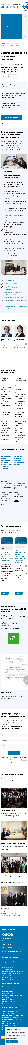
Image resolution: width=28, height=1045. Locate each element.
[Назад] (1, 638)
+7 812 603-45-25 (7, 945)
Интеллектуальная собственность (12, 971)
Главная (3, 43)
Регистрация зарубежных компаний (13, 1015)
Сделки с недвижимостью (10, 965)
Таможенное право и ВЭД (10, 1011)
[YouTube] (9, 934)
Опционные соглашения (9, 1002)
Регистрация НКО (7, 991)
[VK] (6, 934)
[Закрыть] (26, 1028)
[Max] (11, 934)
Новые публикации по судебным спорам (12, 531)
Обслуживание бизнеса (9, 989)
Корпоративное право (9, 987)
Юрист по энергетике (8, 979)
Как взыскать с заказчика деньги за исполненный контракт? (19, 460)
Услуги (12, 43)
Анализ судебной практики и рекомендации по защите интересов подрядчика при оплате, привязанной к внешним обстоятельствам (21, 571)
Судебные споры (7, 963)
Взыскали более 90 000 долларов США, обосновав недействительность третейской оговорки (8, 462)
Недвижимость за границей (10, 1017)
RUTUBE (19, 951)
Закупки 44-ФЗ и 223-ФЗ (9, 999)
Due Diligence (6, 997)
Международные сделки (9, 1026)
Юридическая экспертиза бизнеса (12, 995)
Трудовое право (7, 969)
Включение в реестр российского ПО (13, 1004)
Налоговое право (7, 967)
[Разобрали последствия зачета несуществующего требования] (7, 540)
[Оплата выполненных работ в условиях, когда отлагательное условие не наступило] (21, 540)
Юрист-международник (9, 1023)
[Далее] (26, 344)
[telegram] (23, 6)
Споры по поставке (14, 45)
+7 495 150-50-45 (7, 938)
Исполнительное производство (13, 297)
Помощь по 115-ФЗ (8, 993)
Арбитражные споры (8, 961)
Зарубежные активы (8, 1013)
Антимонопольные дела (9, 977)
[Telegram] (3, 934)
